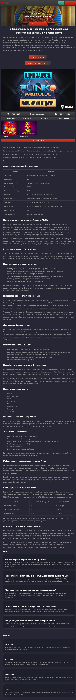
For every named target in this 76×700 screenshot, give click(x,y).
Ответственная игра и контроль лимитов (16, 161)
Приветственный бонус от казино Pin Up (40, 151)
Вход (61, 3)
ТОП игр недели (13, 114)
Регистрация (70, 3)
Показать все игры (38, 140)
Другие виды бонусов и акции (63, 151)
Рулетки (44, 118)
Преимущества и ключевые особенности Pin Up (43, 147)
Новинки (11, 118)
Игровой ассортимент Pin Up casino (45, 154)
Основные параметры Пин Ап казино (15, 147)
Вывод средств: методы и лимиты (46, 157)
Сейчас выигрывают (37, 114)
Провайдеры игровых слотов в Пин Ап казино (18, 154)
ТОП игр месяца (62, 114)
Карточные (64, 118)
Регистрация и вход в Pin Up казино (14, 151)
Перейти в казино (38, 57)
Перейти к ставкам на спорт (38, 63)
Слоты (28, 118)
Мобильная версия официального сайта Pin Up (18, 157)
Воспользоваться (38, 24)
